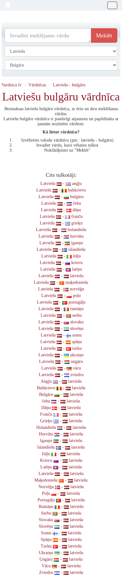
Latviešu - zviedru (61, 374)
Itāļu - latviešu (61, 453)
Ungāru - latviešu (61, 559)
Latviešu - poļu (61, 295)
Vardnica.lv (12, 85)
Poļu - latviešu (61, 493)
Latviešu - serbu (61, 315)
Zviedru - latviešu (61, 572)
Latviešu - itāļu (61, 256)
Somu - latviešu (61, 533)
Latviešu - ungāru (61, 361)
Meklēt (104, 35)
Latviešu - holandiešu (61, 229)
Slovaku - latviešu (61, 519)
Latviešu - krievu (61, 262)
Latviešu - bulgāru (69, 85)
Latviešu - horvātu (61, 236)
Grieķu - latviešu (61, 420)
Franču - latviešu (61, 414)
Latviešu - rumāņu (61, 308)
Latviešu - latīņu (61, 269)
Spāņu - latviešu (61, 539)
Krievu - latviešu (61, 460)
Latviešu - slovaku (61, 322)
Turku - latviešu (61, 546)
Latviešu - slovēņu (61, 328)
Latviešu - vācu (61, 368)
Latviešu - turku (61, 348)
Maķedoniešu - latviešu (61, 480)
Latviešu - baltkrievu (61, 190)
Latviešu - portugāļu (61, 302)
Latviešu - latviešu (61, 275)
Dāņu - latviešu (61, 407)
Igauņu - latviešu (61, 440)
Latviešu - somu (61, 335)
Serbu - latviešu (61, 513)
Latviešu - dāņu (61, 210)
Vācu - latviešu (61, 566)
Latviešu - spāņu (61, 341)
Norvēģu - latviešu (61, 486)
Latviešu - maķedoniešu (61, 282)
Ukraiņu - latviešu (61, 552)
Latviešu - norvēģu (61, 289)
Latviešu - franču (61, 216)
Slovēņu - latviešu (61, 526)
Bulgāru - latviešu (61, 394)
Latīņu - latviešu (61, 467)
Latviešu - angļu (61, 183)
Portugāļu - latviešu (61, 500)
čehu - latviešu (61, 401)
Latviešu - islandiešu (61, 249)
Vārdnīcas (37, 85)
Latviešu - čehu (61, 203)
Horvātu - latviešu (61, 434)
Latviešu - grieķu (61, 223)
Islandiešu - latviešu (61, 447)
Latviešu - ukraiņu (61, 355)
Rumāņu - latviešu (61, 506)
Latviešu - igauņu (61, 242)
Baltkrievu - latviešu (61, 388)
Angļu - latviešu (61, 381)
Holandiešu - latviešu (61, 427)
